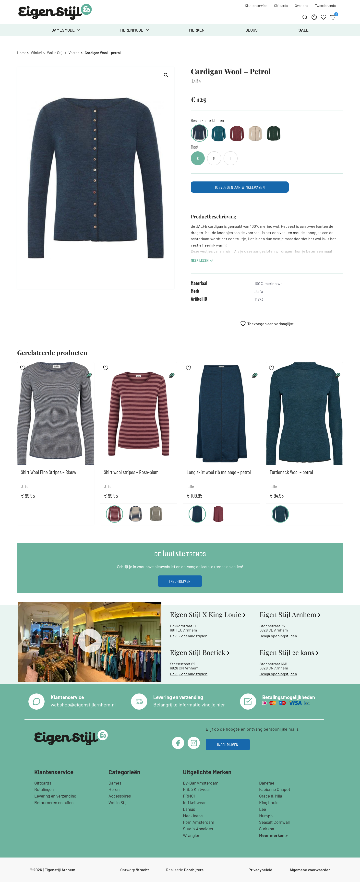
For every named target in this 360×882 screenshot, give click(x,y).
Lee (262, 809)
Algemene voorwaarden (310, 869)
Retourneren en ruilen (53, 802)
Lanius (189, 809)
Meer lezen (200, 260)
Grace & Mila (270, 796)
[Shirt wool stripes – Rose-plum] (114, 514)
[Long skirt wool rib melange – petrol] (197, 514)
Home (21, 52)
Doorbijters (194, 869)
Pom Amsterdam (198, 822)
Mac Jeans (193, 815)
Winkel (36, 52)
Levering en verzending (55, 796)
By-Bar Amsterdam (200, 783)
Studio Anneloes (198, 828)
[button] (166, 75)
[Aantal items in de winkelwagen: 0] (333, 17)
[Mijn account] (314, 17)
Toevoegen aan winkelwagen (240, 187)
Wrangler (191, 835)
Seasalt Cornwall (274, 822)
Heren (114, 789)
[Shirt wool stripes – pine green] (156, 514)
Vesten (74, 52)
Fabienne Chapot (274, 789)
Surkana (266, 828)
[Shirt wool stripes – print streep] (136, 514)
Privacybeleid (260, 869)
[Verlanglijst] (323, 17)
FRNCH (190, 796)
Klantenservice (256, 5)
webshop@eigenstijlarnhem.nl (83, 704)
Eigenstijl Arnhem (60, 869)
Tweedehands (325, 5)
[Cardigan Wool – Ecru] (255, 134)
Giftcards (281, 5)
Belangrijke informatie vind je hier (189, 704)
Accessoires (119, 796)
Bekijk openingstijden (188, 635)
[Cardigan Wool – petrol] (199, 133)
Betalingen (44, 789)
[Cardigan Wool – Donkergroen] (274, 134)
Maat (194, 147)
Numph (266, 815)
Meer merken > (273, 835)
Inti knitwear (194, 802)
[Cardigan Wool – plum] (237, 134)
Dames (114, 783)
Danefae (266, 783)
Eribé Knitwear (196, 789)
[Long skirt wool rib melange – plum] (218, 514)
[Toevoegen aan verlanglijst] (23, 368)
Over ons (301, 5)
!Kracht (142, 869)
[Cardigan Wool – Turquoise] (219, 134)
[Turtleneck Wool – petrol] (280, 514)
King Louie (268, 802)
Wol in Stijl (55, 52)
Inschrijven (180, 581)
